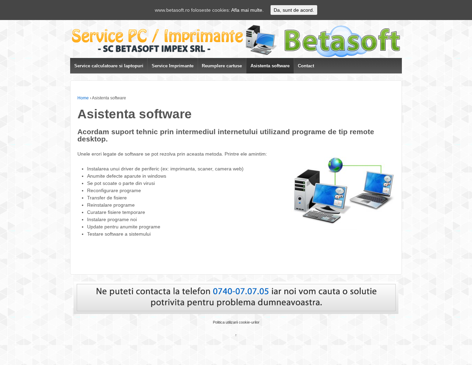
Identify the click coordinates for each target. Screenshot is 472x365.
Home (83, 98)
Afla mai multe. (247, 10)
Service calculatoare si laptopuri (108, 65)
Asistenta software (270, 65)
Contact (306, 65)
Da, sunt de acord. (294, 10)
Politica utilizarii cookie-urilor (236, 322)
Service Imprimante (172, 65)
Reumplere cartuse (222, 65)
